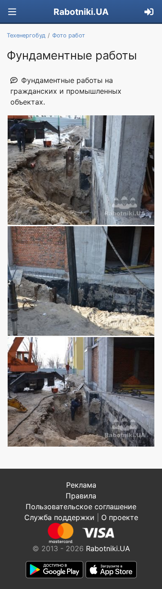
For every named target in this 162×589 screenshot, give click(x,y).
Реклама (81, 484)
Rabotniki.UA (81, 11)
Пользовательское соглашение (81, 506)
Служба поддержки (59, 517)
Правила (81, 495)
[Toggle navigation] (12, 12)
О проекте (119, 517)
